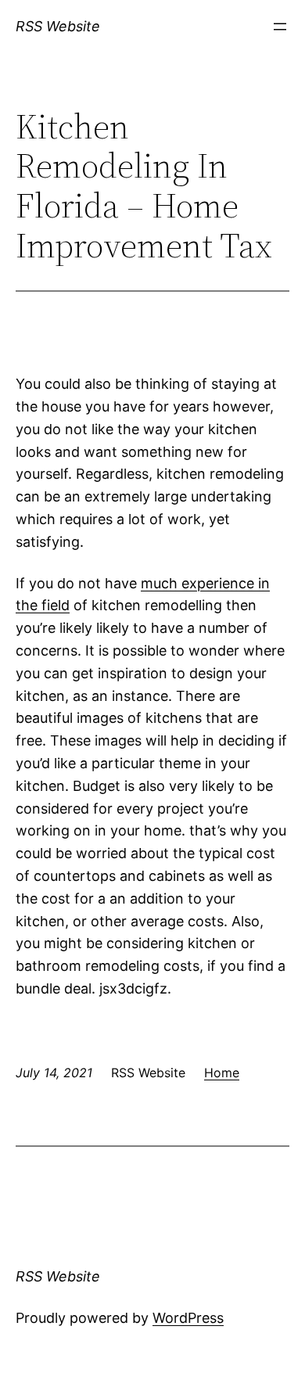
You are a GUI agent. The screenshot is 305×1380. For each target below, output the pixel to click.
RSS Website (58, 26)
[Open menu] (280, 26)
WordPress (188, 1318)
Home (221, 1072)
